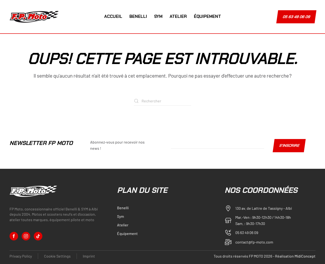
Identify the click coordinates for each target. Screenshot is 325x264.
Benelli (138, 16)
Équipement (207, 16)
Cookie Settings (57, 256)
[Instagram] (26, 236)
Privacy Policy (21, 256)
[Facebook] (14, 236)
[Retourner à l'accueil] (35, 17)
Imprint (89, 256)
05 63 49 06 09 (296, 16)
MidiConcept (305, 256)
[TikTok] (38, 236)
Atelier (178, 16)
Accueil (113, 16)
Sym (158, 16)
